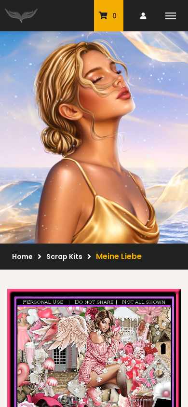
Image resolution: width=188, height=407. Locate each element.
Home (22, 256)
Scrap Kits (64, 256)
